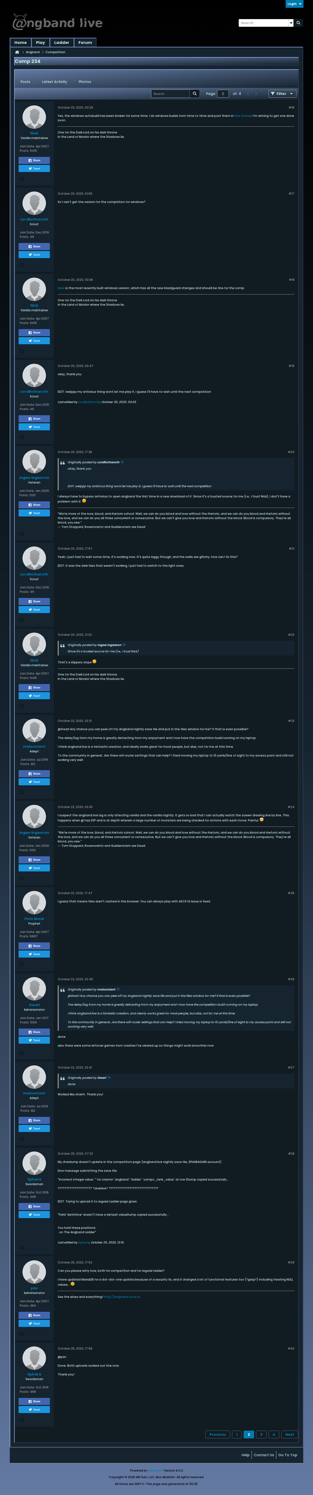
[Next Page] (256, 94)
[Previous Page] (248, 94)
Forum (85, 42)
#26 (291, 979)
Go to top (287, 1455)
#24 (291, 807)
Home (20, 42)
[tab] (25, 82)
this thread (243, 116)
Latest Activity (54, 81)
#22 (291, 635)
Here (61, 288)
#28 (291, 1154)
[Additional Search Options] (291, 23)
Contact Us (264, 1455)
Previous (218, 1434)
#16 (291, 107)
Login (292, 4)
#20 (291, 452)
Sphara (83, 1242)
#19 (291, 366)
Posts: (24, 151)
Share (36, 160)
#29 (291, 1262)
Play (40, 42)
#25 (291, 893)
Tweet (36, 168)
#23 (291, 721)
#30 (291, 1348)
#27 (291, 1067)
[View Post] (122, 462)
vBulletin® (155, 1470)
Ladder (61, 42)
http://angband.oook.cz (122, 1297)
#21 (291, 548)
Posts (25, 81)
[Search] (298, 23)
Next (289, 1434)
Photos (85, 81)
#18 (291, 280)
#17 (291, 194)
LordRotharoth (89, 402)
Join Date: (27, 146)
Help (246, 1455)
